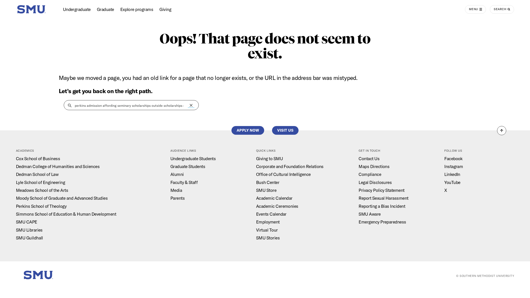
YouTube (452, 182)
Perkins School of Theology (41, 206)
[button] (191, 105)
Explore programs (136, 9)
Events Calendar (271, 214)
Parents (177, 198)
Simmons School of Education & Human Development (66, 214)
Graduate (105, 9)
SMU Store (266, 190)
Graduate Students (187, 166)
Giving (165, 9)
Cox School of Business (38, 158)
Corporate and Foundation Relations (290, 166)
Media (176, 190)
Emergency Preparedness (382, 222)
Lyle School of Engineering (40, 182)
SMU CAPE (26, 222)
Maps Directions (374, 166)
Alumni (177, 174)
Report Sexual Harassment (383, 198)
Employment (268, 222)
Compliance (370, 174)
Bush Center (267, 182)
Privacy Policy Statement (381, 190)
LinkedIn (452, 174)
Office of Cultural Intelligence (283, 174)
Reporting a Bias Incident (382, 206)
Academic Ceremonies (277, 206)
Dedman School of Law (37, 174)
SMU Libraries (29, 230)
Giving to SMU (269, 158)
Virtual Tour (267, 230)
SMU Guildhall (29, 237)
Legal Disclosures (375, 182)
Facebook (453, 158)
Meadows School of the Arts (42, 190)
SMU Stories (268, 237)
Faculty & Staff (184, 182)
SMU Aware (370, 214)
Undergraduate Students (193, 158)
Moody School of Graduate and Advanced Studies (62, 198)
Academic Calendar (274, 198)
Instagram (453, 166)
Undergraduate (77, 9)
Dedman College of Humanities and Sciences (58, 166)
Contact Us (369, 158)
